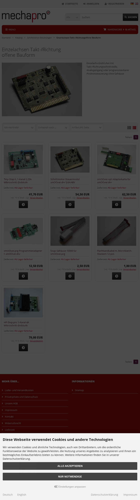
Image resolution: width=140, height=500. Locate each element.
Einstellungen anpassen (72, 486)
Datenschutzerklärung (104, 494)
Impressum (130, 494)
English (21, 494)
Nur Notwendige (70, 476)
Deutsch (8, 494)
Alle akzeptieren (70, 465)
